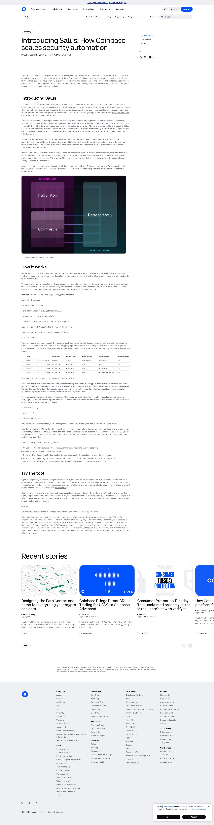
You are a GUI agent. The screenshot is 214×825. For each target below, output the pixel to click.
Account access (167, 716)
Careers (59, 698)
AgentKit (130, 741)
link (36, 327)
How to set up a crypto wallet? (69, 788)
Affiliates (60, 702)
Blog (58, 706)
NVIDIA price (166, 751)
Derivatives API (132, 763)
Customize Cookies (199, 809)
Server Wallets (132, 702)
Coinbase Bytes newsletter (68, 760)
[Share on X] (141, 57)
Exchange (95, 751)
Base (128, 698)
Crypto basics (62, 763)
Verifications (131, 734)
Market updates (63, 774)
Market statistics (64, 756)
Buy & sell (95, 695)
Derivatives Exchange (100, 758)
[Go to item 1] (25, 645)
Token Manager (98, 735)
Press (59, 709)
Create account (167, 702)
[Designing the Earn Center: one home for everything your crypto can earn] (49, 602)
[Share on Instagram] (145, 57)
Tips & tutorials (63, 767)
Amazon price (166, 762)
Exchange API (132, 752)
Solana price (165, 739)
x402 (128, 716)
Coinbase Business (99, 728)
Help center (165, 695)
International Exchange (101, 755)
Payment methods (168, 713)
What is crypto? (63, 781)
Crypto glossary (63, 770)
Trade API (130, 720)
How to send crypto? (65, 792)
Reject (168, 817)
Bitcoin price (166, 732)
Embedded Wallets (134, 706)
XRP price (164, 743)
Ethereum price (167, 735)
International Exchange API (138, 756)
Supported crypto (168, 720)
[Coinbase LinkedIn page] (29, 803)
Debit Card (96, 713)
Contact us (165, 698)
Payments (95, 732)
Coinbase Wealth (98, 706)
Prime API (130, 759)
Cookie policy (62, 727)
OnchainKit (130, 727)
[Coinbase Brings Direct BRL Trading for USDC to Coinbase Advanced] (107, 602)
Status (163, 723)
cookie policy (167, 807)
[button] (56, 9)
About (59, 695)
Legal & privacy (63, 723)
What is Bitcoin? (63, 777)
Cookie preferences (65, 731)
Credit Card (96, 709)
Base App (95, 698)
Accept (194, 817)
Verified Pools (97, 762)
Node (128, 738)
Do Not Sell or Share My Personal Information (71, 735)
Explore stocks (63, 752)
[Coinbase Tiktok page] (44, 803)
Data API (129, 731)
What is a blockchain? (66, 785)
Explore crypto (63, 749)
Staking (94, 748)
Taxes (59, 795)
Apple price (165, 755)
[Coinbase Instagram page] (36, 803)
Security (60, 713)
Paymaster (130, 723)
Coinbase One (97, 702)
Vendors (60, 720)
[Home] (23, 9)
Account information (169, 709)
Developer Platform (134, 695)
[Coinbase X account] (22, 803)
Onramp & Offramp (134, 713)
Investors (60, 716)
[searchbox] (178, 17)
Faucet (129, 748)
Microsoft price (167, 758)
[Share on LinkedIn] (150, 57)
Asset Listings (97, 725)
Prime (93, 744)
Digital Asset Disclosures (67, 740)
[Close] (208, 806)
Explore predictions (100, 716)
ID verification (166, 706)
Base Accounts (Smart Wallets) (139, 709)
